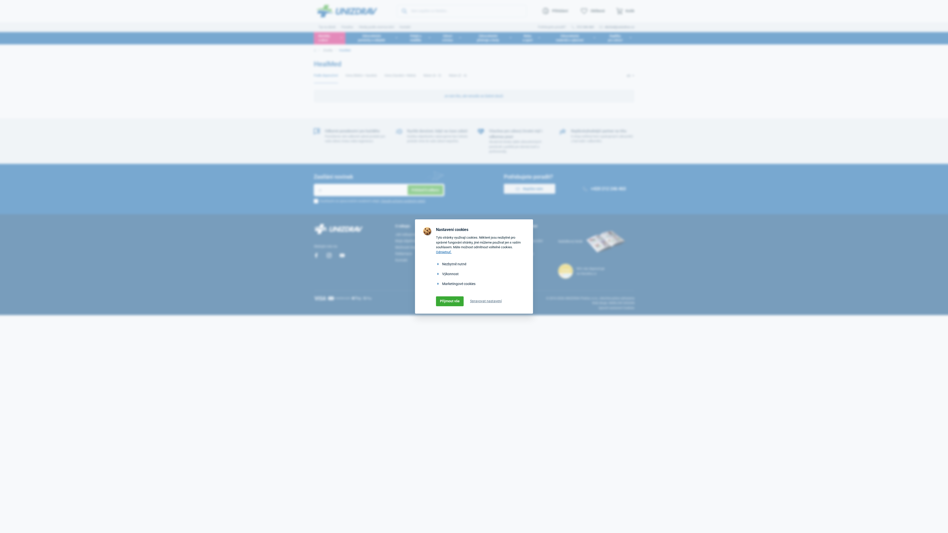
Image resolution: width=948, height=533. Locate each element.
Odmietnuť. (444, 252)
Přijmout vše (450, 301)
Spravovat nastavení (486, 301)
